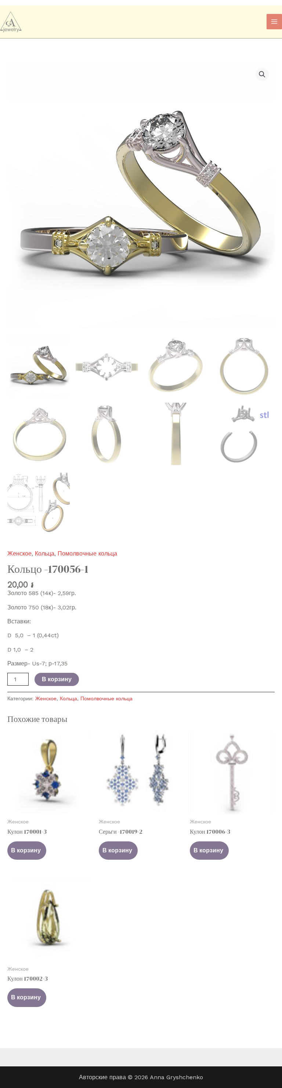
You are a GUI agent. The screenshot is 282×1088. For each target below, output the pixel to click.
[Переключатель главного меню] (274, 21)
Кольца (44, 553)
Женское (19, 553)
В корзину (57, 679)
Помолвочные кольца (87, 553)
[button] (262, 74)
